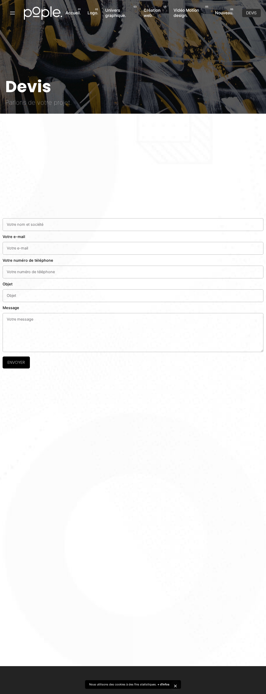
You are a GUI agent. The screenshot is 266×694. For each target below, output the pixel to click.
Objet (7, 284)
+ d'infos (163, 684)
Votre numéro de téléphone (28, 260)
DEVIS (251, 13)
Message (11, 307)
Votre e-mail (14, 236)
